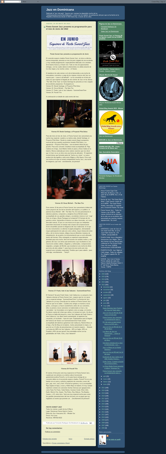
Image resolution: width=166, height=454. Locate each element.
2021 (103, 388)
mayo (105, 306)
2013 (103, 409)
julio (104, 300)
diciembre (106, 287)
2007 (103, 425)
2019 (103, 393)
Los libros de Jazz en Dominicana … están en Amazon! (111, 333)
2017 (103, 398)
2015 (103, 404)
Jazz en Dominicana (60, 9)
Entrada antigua (89, 439)
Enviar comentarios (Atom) (61, 443)
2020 (103, 390)
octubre (106, 292)
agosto (105, 298)
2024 (103, 279)
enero (105, 384)
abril (104, 376)
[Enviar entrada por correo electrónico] (90, 423)
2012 (103, 412)
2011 (103, 414)
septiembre (107, 295)
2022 (103, 285)
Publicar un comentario (52, 432)
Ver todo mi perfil (114, 439)
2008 (103, 423)
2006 (103, 428)
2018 (103, 396)
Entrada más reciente (50, 439)
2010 (103, 417)
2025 (103, 276)
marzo (105, 379)
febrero (105, 382)
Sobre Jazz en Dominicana (110, 31)
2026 (103, 274)
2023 (103, 282)
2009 (103, 420)
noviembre (106, 289)
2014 (103, 406)
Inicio (70, 439)
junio (105, 303)
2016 (103, 401)
